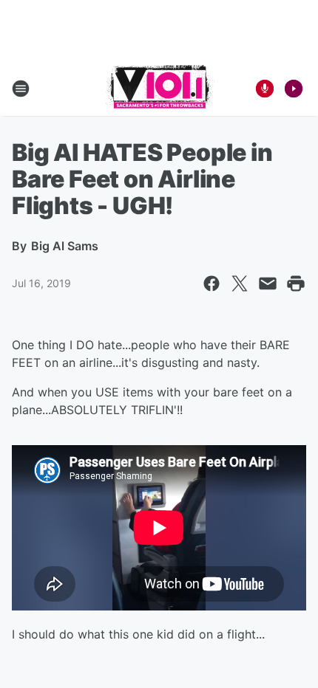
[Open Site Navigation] (21, 88)
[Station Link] (159, 88)
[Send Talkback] (265, 88)
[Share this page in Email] (267, 283)
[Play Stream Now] (293, 88)
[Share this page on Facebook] (211, 283)
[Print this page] (295, 283)
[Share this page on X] (239, 283)
